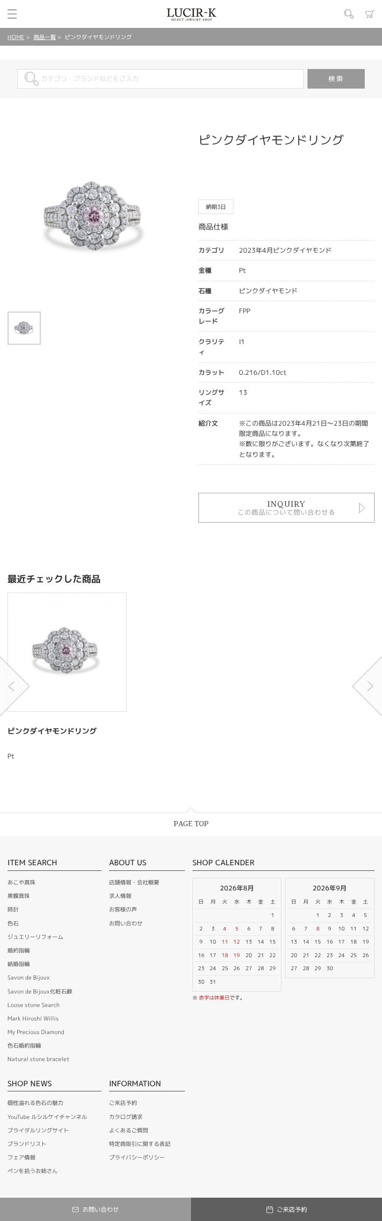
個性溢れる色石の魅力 (35, 1103)
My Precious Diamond (35, 1032)
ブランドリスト (27, 1144)
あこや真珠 (21, 882)
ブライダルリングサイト (38, 1130)
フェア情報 (21, 1157)
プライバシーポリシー (137, 1157)
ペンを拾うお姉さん (32, 1171)
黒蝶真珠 (18, 896)
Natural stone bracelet (38, 1059)
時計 (13, 909)
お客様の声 (123, 909)
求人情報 (120, 896)
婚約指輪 (18, 950)
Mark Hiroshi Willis (33, 1018)
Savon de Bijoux (28, 977)
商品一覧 (45, 37)
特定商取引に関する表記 (140, 1144)
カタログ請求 (126, 1117)
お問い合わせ (126, 923)
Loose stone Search (33, 1005)
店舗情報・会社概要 (134, 882)
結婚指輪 (18, 964)
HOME (15, 37)
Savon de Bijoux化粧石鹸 (39, 991)
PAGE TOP (191, 824)
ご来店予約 (123, 1103)
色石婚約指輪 (24, 1045)
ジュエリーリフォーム (35, 937)
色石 (13, 923)
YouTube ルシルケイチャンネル (47, 1117)
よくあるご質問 (128, 1130)
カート (370, 14)
